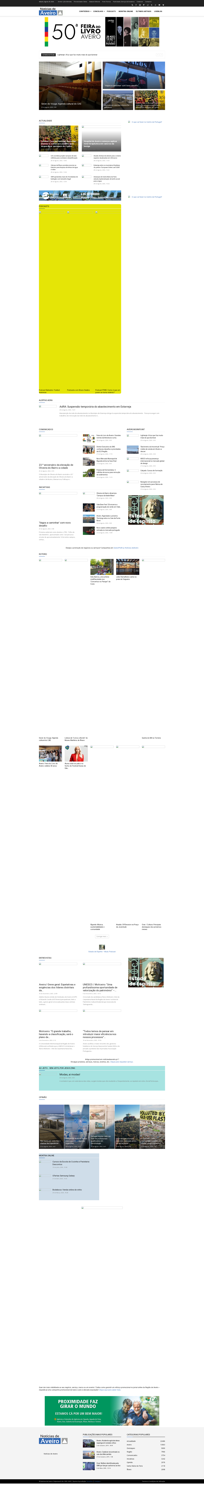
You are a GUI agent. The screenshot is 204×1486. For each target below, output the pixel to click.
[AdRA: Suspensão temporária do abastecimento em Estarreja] (48, 414)
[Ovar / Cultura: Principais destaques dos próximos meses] (153, 834)
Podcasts (111, 11)
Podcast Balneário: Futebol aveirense (71, 55)
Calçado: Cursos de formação (151, 470)
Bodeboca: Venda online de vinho (67, 1190)
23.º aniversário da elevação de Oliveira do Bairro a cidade (56, 466)
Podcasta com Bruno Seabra (78, 390)
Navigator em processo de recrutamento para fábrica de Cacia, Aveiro (151, 484)
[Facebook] (136, 5)
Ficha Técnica (106, 1)
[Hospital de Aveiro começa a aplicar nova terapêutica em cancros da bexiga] (101, 139)
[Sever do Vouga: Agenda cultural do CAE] (70, 86)
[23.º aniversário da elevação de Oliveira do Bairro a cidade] (58, 448)
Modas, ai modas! (70, 1074)
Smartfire (90, 1481)
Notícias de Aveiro (51, 1454)
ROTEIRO (43, 554)
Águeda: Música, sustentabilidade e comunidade (97, 927)
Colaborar (140, 1)
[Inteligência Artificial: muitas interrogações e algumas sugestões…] (76, 1127)
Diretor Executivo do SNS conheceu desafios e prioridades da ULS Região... (109, 449)
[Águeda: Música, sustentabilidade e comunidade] (102, 834)
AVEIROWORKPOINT (136, 429)
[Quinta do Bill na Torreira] (153, 647)
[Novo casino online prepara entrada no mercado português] (89, 531)
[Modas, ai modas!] (48, 1082)
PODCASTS (44, 206)
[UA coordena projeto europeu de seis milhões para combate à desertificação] (43, 158)
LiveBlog (158, 11)
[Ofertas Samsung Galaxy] (45, 1180)
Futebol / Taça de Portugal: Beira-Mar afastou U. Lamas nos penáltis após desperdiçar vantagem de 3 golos (58, 143)
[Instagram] (140, 5)
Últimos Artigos (143, 11)
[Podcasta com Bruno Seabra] (80, 299)
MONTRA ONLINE (46, 1155)
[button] (132, 5)
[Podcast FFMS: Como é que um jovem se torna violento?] (108, 299)
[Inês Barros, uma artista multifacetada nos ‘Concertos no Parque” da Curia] (102, 567)
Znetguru (97, 1481)
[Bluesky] (163, 5)
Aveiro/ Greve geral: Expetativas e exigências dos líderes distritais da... (57, 987)
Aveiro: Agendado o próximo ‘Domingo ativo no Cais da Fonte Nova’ (108, 518)
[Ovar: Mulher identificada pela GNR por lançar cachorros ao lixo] (89, 1466)
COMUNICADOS (46, 429)
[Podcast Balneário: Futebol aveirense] (52, 299)
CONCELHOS (98, 11)
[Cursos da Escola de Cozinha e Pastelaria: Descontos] (45, 1166)
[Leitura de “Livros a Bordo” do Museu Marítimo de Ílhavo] (76, 647)
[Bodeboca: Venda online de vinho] (45, 1194)
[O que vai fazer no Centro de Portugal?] (146, 122)
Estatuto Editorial (94, 1)
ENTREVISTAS (45, 958)
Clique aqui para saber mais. (110, 1390)
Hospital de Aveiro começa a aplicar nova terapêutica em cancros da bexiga (100, 143)
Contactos (148, 1)
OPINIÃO (43, 1097)
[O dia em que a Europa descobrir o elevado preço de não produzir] (127, 1127)
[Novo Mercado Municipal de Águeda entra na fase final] (89, 461)
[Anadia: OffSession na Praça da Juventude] (127, 834)
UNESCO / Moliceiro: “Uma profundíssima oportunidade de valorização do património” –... (100, 987)
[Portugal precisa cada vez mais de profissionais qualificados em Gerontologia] (102, 1127)
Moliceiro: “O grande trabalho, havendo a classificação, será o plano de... (56, 1034)
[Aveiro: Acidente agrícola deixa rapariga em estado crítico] (89, 1443)
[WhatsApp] (155, 5)
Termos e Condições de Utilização (153, 1481)
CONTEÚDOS (84, 11)
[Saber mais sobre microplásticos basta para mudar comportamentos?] (152, 1127)
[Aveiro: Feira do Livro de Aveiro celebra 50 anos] (50, 754)
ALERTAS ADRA (46, 400)
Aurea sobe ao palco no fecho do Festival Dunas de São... (75, 765)
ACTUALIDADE (45, 121)
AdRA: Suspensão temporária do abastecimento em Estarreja (95, 406)
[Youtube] (159, 5)
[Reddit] (147, 5)
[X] (151, 5)
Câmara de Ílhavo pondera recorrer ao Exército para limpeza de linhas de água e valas (64, 167)
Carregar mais (101, 936)
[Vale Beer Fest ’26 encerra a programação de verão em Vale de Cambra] (89, 507)
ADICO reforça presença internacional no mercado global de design (152, 461)
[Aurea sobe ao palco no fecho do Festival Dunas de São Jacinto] (76, 754)
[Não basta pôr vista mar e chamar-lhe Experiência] (118, 100)
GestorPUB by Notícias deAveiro (126, 548)
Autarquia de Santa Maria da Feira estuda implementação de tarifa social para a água (107, 179)
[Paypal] (144, 5)
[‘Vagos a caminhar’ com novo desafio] (134, 75)
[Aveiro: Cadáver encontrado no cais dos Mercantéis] (89, 1455)
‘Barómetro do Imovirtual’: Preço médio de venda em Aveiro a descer (152, 449)
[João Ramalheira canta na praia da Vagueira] (127, 567)
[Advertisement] (135, 1172)
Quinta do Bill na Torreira (151, 738)
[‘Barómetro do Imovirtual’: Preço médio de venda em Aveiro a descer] (133, 450)
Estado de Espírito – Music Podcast (102, 952)
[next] (161, 54)
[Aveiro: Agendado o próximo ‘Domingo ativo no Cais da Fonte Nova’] (89, 519)
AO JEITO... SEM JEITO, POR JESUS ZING (57, 1068)
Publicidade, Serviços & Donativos (123, 1)
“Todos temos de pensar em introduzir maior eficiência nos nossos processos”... (99, 1034)
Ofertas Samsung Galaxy (64, 1175)
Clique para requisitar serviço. (121, 1062)
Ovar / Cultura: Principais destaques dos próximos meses (151, 927)
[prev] (157, 54)
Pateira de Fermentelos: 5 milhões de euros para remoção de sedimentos (108, 472)
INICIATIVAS (44, 487)
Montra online (126, 11)
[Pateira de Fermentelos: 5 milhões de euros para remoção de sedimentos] (89, 473)
